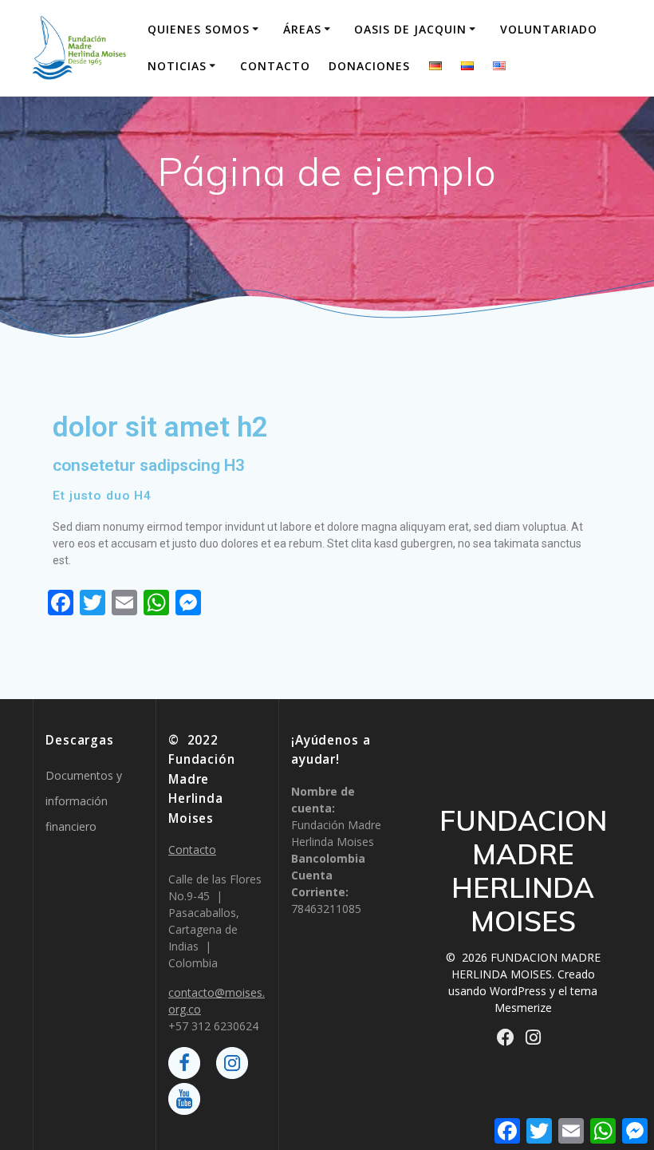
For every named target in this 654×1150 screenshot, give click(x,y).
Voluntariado (548, 29)
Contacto (275, 65)
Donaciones (369, 65)
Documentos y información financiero (83, 801)
